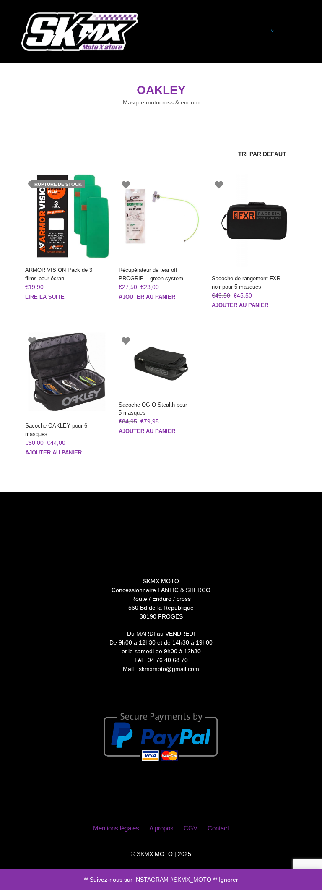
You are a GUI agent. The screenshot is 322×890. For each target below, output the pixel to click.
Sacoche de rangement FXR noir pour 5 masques (246, 282)
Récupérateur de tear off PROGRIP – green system (151, 274)
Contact (218, 828)
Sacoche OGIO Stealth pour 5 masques (153, 409)
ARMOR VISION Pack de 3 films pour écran (58, 274)
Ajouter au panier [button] (147, 297)
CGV (190, 828)
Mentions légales (116, 828)
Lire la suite (45, 297)
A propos (161, 828)
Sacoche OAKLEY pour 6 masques (56, 430)
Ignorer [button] (228, 879)
